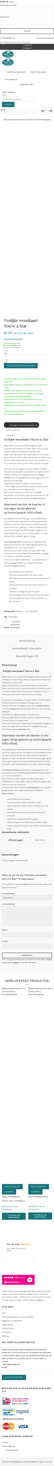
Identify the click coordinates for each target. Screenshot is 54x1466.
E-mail (5, 941)
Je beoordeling (8, 904)
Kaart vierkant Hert (38, 1196)
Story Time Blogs (38, 72)
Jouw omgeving (8, 1446)
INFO (4, 1313)
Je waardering (8, 893)
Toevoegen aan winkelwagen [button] (13, 1216)
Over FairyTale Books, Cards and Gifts (17, 1317)
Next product (50, 111)
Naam (5, 930)
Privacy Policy (8, 1328)
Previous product (43, 111)
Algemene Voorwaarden (12, 1321)
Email (5, 1367)
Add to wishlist (13, 430)
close (11, 2)
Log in (27, 31)
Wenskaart (13, 617)
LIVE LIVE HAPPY (31, 611)
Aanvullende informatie (27, 648)
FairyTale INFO (27, 84)
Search (8, 104)
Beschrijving (27, 640)
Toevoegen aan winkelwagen (21, 366)
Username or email (8, 5)
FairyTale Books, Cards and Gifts (22, 1462)
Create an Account (22, 42)
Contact (5, 1442)
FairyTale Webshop (16, 72)
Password (5, 17)
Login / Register (8, 92)
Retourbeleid (7, 1324)
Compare (10, 435)
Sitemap (5, 1336)
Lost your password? (45, 38)
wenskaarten (38, 560)
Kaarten (19, 611)
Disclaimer (6, 1332)
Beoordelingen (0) (27, 656)
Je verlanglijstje (10, 79)
